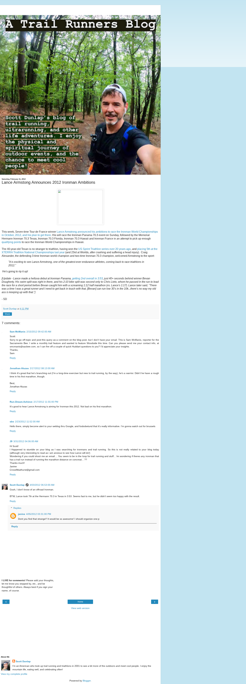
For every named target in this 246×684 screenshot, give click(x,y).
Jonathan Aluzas (19, 368)
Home (80, 602)
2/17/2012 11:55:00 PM (45, 401)
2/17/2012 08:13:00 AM (42, 368)
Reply (13, 358)
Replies (17, 508)
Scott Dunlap (17, 485)
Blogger (87, 680)
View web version (80, 608)
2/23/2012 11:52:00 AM (27, 421)
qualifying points (11, 242)
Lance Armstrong (67, 231)
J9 (11, 441)
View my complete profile (14, 674)
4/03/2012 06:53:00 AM (42, 485)
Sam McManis (17, 331)
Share (7, 314)
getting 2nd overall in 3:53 (87, 278)
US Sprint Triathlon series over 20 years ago (104, 249)
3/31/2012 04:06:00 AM (25, 441)
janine (21, 514)
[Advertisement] (80, 9)
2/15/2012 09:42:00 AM (38, 331)
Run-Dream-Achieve (21, 401)
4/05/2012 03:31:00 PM (38, 514)
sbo (12, 421)
